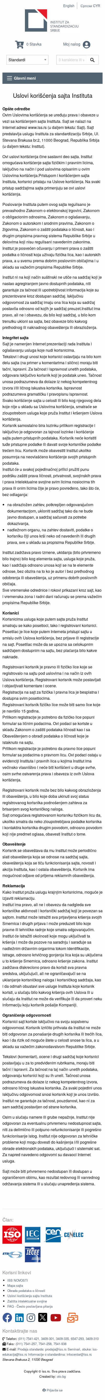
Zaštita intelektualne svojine (27, 1301)
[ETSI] (12, 1253)
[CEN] (53, 1234)
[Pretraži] (92, 60)
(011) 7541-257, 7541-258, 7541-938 (41, 1343)
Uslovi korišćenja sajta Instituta (29, 1295)
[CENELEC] (74, 1234)
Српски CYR (90, 5)
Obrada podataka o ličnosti (26, 1290)
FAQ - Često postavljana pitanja (29, 1306)
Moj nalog (72, 44)
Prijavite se (55, 1390)
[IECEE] (32, 1253)
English (68, 5)
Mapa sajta (15, 1285)
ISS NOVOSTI (17, 1280)
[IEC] (32, 1234)
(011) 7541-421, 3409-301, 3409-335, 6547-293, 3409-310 (58, 1338)
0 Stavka (33, 44)
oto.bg (61, 1376)
